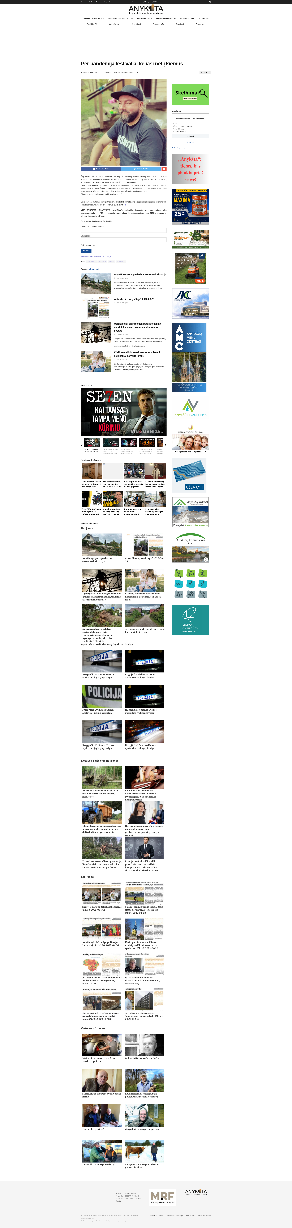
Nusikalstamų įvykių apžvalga (120, 18)
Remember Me (89, 245)
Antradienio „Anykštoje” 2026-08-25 (134, 299)
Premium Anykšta (144, 18)
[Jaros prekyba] (190, 207)
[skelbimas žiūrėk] (190, 94)
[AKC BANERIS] (190, 303)
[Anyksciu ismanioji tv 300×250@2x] (190, 620)
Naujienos (117, 72)
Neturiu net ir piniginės (184, 126)
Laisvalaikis (114, 24)
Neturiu (178, 124)
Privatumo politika (128, 2)
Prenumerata (116, 2)
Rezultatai (190, 142)
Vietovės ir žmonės (93, 1028)
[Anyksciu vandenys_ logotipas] (190, 407)
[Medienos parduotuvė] (190, 239)
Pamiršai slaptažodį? (102, 256)
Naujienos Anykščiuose (92, 18)
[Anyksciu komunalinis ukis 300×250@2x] (190, 547)
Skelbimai (136, 24)
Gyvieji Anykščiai (187, 18)
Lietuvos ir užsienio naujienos (99, 760)
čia (125, 205)
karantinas (120, 262)
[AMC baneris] (189, 357)
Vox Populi (203, 18)
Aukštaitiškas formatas (166, 18)
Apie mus (99, 2)
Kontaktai (84, 2)
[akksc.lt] (190, 583)
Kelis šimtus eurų (182, 131)
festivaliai (102, 262)
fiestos (111, 262)
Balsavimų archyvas (179, 148)
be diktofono (91, 262)
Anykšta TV (92, 24)
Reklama (92, 2)
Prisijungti (107, 2)
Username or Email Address (92, 227)
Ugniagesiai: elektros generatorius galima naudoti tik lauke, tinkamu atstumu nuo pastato (137, 327)
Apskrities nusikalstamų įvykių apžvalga (107, 644)
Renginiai (180, 24)
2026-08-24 (119, 278)
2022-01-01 (108, 72)
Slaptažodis (86, 236)
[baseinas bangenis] (189, 475)
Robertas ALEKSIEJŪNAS (90, 72)
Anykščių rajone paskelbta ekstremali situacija (140, 274)
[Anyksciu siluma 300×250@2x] (190, 438)
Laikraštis (87, 876)
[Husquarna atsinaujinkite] (190, 268)
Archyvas (200, 24)
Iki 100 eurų (179, 129)
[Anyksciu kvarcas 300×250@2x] (190, 512)
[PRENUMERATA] (190, 169)
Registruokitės (87, 256)
